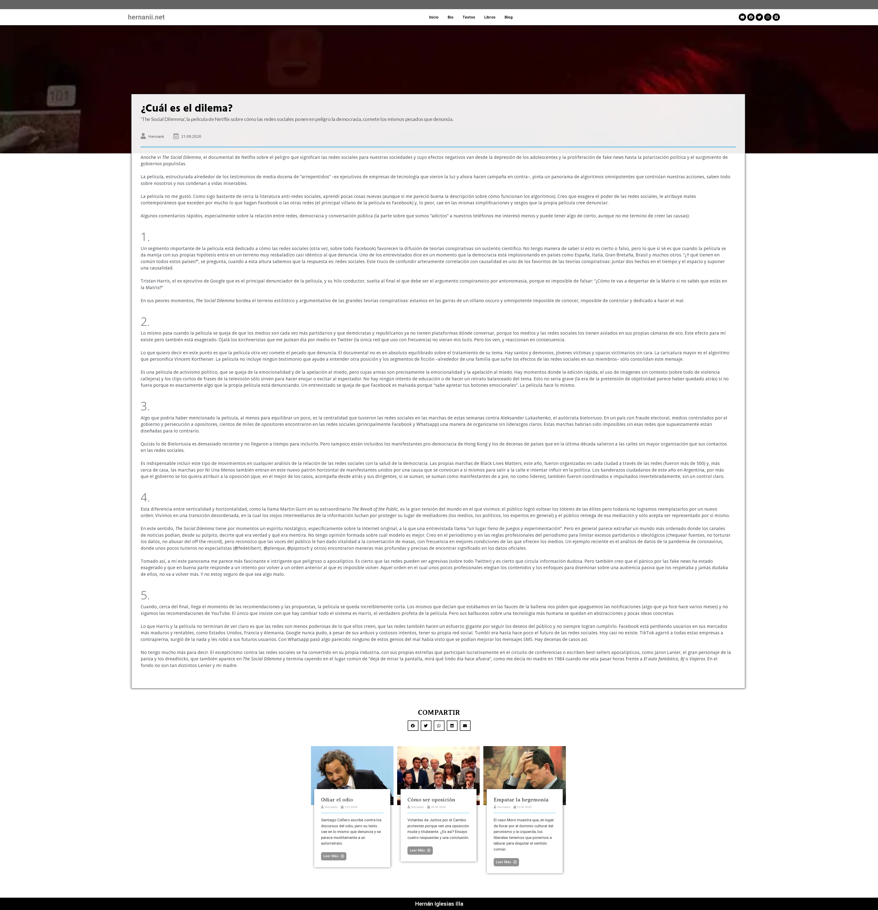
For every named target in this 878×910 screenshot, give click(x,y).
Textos (469, 17)
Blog (509, 17)
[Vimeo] (776, 17)
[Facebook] (751, 17)
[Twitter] (759, 17)
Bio (450, 17)
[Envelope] (742, 17)
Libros (489, 17)
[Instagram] (767, 17)
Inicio (434, 17)
